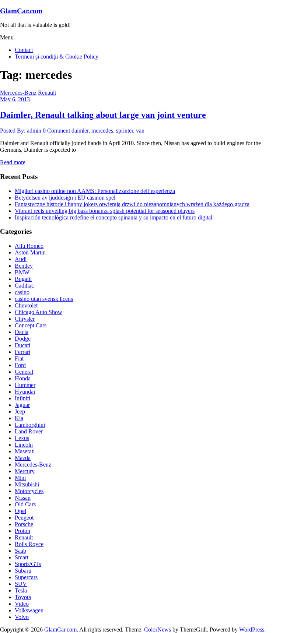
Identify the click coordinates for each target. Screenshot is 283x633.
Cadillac (24, 285)
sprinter (124, 130)
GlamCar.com (21, 11)
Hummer (25, 385)
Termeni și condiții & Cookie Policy (56, 56)
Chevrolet (26, 305)
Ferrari (22, 352)
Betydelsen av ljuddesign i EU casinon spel (65, 197)
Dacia (21, 332)
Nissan (23, 498)
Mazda (23, 458)
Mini (20, 478)
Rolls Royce (29, 544)
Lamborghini (30, 425)
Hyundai (25, 391)
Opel (20, 511)
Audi (21, 259)
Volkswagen (29, 610)
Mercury (25, 471)
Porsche (24, 524)
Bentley (24, 266)
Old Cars (25, 504)
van (140, 130)
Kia (19, 418)
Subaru (23, 570)
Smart (21, 557)
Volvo (22, 617)
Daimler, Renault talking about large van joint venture (103, 115)
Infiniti (22, 398)
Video (22, 604)
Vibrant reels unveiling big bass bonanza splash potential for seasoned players (105, 211)
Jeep (20, 411)
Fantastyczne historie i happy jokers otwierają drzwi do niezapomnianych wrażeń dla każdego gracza (132, 204)
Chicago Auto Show (38, 312)
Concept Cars (30, 325)
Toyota (23, 597)
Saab (20, 551)
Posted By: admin (21, 130)
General (24, 372)
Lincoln (24, 445)
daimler (79, 130)
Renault (47, 92)
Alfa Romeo (29, 246)
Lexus (22, 438)
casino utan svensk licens (44, 299)
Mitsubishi (27, 484)
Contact (24, 50)
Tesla (21, 590)
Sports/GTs (28, 564)
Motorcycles (29, 491)
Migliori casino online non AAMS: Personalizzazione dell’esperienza (95, 191)
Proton (22, 531)
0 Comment (56, 130)
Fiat (19, 358)
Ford (20, 365)
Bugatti (23, 279)
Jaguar (22, 405)
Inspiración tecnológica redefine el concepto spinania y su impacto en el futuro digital (113, 217)
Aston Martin (30, 252)
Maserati (25, 451)
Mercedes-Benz (18, 92)
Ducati (22, 345)
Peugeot (24, 517)
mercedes (102, 130)
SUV (21, 584)
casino (22, 292)
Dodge (23, 338)
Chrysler (25, 319)
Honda (23, 378)
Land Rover (29, 431)
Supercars (26, 577)
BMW (22, 272)
